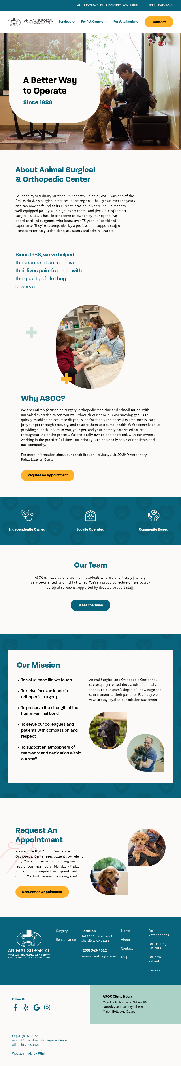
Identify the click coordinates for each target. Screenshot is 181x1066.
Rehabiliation (66, 940)
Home (125, 931)
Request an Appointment (48, 475)
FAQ (124, 957)
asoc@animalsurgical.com (98, 956)
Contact (159, 22)
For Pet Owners (92, 22)
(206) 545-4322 (161, 5)
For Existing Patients (157, 946)
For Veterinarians (125, 22)
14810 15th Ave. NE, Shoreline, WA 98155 (107, 5)
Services (64, 22)
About (125, 940)
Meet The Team (90, 605)
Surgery (62, 931)
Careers (154, 970)
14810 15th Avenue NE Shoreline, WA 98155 (96, 939)
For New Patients (154, 959)
